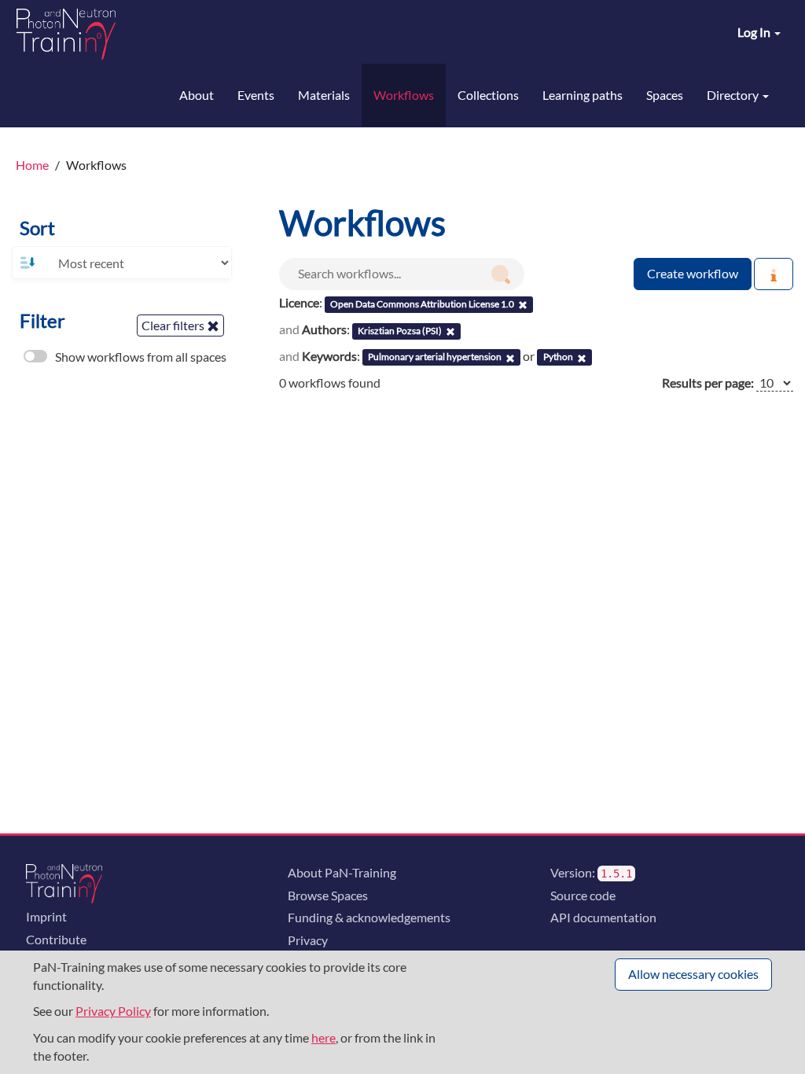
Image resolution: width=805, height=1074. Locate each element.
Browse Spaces (328, 895)
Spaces (664, 94)
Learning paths (582, 94)
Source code (583, 895)
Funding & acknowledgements (369, 917)
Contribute (56, 939)
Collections (488, 94)
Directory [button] (734, 94)
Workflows (403, 94)
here (323, 1037)
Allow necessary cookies (693, 973)
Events (255, 94)
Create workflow (692, 273)
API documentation (603, 917)
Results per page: (708, 382)
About (196, 94)
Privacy (308, 939)
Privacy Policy (113, 1010)
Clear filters (174, 325)
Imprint (46, 916)
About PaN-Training (342, 872)
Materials (324, 94)
